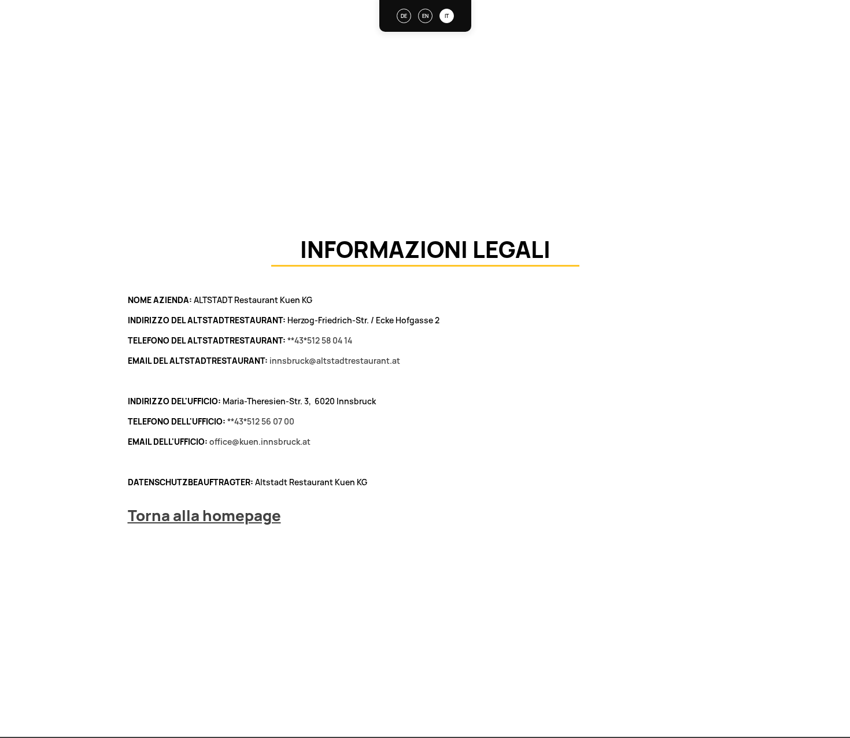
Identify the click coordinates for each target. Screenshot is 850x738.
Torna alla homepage (204, 515)
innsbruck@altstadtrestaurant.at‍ (334, 360)
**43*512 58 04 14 (319, 340)
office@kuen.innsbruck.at (260, 441)
